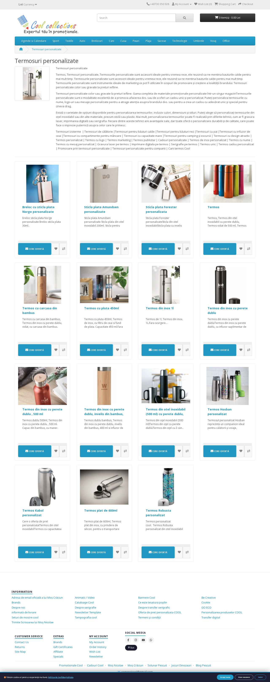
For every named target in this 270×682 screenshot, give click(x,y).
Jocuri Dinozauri (181, 665)
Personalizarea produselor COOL (221, 612)
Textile (69, 41)
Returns (20, 647)
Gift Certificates (63, 647)
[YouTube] (143, 640)
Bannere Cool (146, 597)
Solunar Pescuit (158, 665)
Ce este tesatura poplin (152, 602)
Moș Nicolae (115, 665)
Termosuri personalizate (46, 49)
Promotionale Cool (71, 665)
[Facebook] (128, 640)
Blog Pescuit (203, 665)
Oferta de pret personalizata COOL (159, 612)
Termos (213, 207)
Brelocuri (97, 41)
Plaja (148, 41)
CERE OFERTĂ (36, 248)
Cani (111, 41)
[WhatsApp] (151, 640)
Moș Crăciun (135, 665)
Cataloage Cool (84, 602)
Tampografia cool (86, 617)
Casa (123, 41)
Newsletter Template (88, 612)
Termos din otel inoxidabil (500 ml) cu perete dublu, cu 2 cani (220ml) (165, 414)
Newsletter (96, 656)
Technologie (179, 41)
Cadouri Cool (95, 665)
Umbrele (198, 41)
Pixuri (136, 41)
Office (226, 41)
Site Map (20, 651)
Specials (58, 656)
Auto (82, 41)
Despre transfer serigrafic (154, 607)
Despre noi (18, 607)
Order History (98, 647)
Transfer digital (210, 617)
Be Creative (208, 597)
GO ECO (206, 607)
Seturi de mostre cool (25, 617)
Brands (16, 602)
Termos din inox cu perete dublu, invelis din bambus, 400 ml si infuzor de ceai (104, 414)
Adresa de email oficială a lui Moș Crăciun (37, 597)
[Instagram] (136, 640)
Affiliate (58, 651)
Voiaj (213, 41)
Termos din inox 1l (160, 308)
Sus (132, 647)
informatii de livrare (24, 612)
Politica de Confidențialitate (60, 677)
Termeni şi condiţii (149, 617)
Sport (56, 41)
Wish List (94, 651)
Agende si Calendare (33, 41)
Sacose (162, 41)
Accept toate (225, 677)
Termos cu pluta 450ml (101, 308)
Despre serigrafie (85, 607)
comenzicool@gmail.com (137, 672)
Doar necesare (244, 677)
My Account (96, 642)
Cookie (205, 602)
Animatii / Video (85, 597)
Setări (260, 677)
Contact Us (22, 642)
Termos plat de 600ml (100, 510)
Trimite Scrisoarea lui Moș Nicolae (32, 622)
